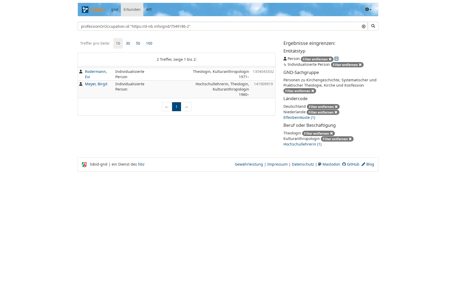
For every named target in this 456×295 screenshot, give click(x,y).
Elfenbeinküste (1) (299, 117)
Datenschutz (303, 164)
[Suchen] (373, 26)
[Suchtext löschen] (363, 26)
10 (118, 43)
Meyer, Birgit (96, 83)
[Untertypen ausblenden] (336, 58)
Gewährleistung (249, 164)
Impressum (277, 164)
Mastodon (330, 164)
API (149, 9)
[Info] (368, 9)
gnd (114, 9)
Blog (369, 164)
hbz (141, 164)
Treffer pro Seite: (95, 43)
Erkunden (132, 9)
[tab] (118, 43)
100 (149, 43)
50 (138, 43)
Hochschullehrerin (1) (302, 144)
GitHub (352, 164)
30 (128, 43)
